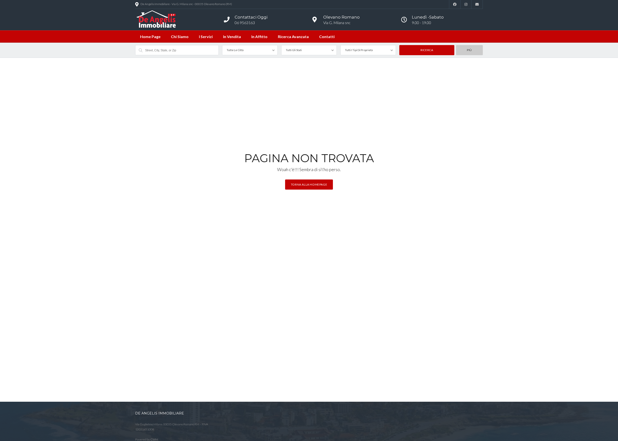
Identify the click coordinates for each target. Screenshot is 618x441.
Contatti (327, 36)
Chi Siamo (180, 36)
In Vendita (232, 36)
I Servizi (206, 36)
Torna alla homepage (309, 184)
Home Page (150, 36)
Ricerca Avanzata (293, 36)
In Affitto (259, 36)
